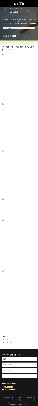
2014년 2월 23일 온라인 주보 (17, 46)
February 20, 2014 (8, 50)
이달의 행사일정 (7, 342)
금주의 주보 (6, 339)
